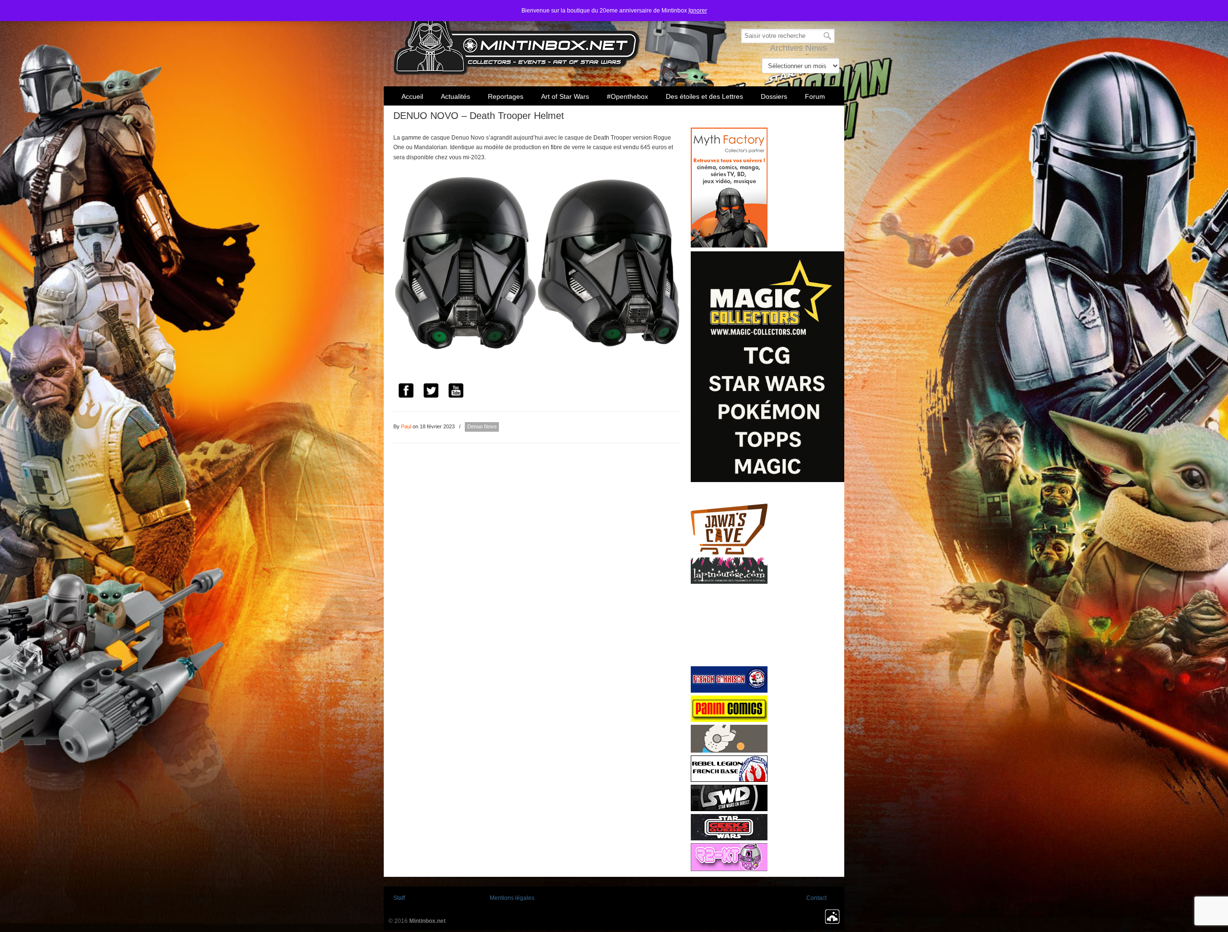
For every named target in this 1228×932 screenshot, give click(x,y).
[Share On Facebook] (406, 392)
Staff (399, 898)
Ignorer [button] (697, 10)
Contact (816, 898)
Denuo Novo (481, 426)
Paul (406, 426)
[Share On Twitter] (431, 392)
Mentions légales (512, 898)
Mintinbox (516, 39)
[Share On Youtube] (456, 392)
